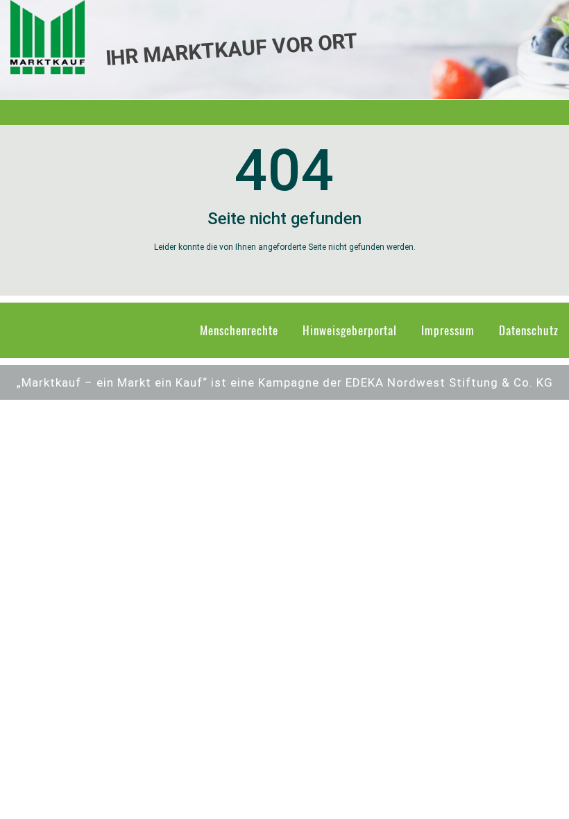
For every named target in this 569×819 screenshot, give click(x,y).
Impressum (448, 330)
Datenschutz (529, 330)
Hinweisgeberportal (350, 330)
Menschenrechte (239, 330)
